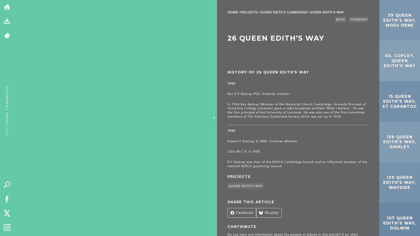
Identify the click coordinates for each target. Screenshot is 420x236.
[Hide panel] (214, 118)
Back (340, 19)
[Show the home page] (7, 7)
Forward (358, 19)
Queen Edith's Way (327, 12)
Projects (248, 12)
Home (233, 12)
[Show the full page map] (7, 21)
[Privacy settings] (7, 36)
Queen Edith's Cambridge (283, 12)
